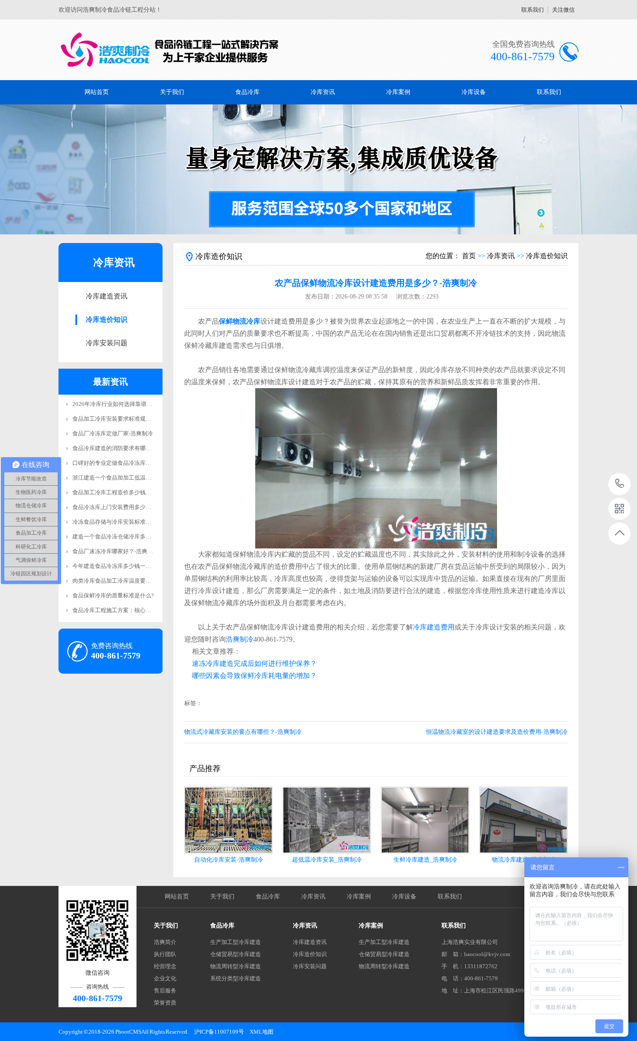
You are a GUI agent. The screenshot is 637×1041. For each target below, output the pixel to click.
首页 (469, 255)
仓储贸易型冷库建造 (235, 954)
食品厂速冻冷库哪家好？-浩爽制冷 (115, 551)
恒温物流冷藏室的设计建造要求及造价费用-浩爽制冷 (497, 732)
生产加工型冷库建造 (235, 942)
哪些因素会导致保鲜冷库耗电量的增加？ (254, 675)
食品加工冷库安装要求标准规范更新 (117, 418)
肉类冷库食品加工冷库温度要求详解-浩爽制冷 (129, 580)
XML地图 (261, 1031)
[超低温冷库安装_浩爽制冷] (327, 820)
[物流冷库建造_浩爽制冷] (523, 820)
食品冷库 (247, 92)
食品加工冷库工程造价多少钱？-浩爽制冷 (124, 492)
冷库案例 (398, 92)
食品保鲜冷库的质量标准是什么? (113, 595)
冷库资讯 (323, 92)
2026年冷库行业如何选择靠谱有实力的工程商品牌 (134, 404)
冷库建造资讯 (106, 296)
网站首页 (96, 92)
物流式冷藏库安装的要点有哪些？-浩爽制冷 (243, 732)
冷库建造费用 (434, 627)
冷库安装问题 (106, 343)
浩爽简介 (165, 942)
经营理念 (165, 966)
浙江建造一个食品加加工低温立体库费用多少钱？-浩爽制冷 (146, 477)
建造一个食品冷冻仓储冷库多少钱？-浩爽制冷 (129, 536)
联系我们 (532, 9)
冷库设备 (474, 92)
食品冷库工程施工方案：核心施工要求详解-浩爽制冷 (138, 610)
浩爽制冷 (240, 639)
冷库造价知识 (106, 319)
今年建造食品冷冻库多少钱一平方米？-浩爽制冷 (132, 566)
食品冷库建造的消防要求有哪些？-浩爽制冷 (126, 448)
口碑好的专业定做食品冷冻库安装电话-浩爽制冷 (132, 463)
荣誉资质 (165, 1002)
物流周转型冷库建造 (235, 966)
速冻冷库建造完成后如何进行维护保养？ (254, 663)
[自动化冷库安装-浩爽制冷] (228, 820)
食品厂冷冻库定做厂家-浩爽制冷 (112, 433)
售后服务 (165, 990)
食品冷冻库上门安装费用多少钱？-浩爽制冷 (126, 507)
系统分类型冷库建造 (235, 978)
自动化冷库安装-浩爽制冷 (228, 859)
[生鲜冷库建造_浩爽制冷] (425, 820)
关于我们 (172, 92)
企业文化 (165, 978)
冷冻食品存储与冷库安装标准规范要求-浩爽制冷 (132, 522)
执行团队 (165, 954)
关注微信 (563, 9)
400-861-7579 (619, 484)
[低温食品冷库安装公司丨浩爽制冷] (170, 49)
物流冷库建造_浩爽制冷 (524, 859)
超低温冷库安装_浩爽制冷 (327, 859)
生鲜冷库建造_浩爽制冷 (425, 859)
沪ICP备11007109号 (219, 1031)
